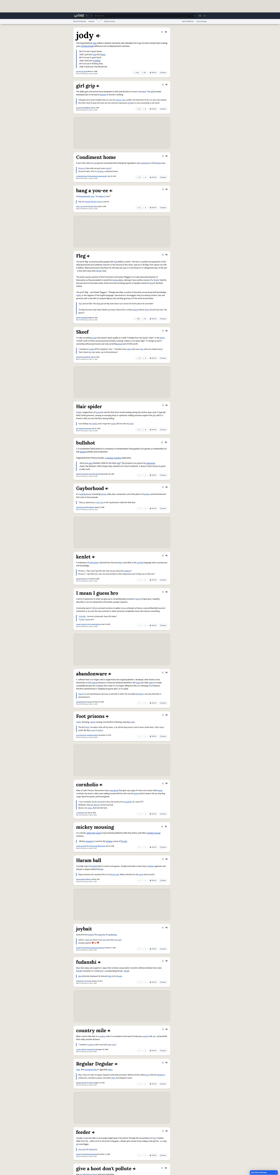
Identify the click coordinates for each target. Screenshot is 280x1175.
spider (113, 423)
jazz (147, 1075)
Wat (80, 303)
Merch (164, 73)
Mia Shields (90, 507)
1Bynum (91, 1083)
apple (91, 349)
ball (101, 869)
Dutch (162, 337)
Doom (80, 694)
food (154, 1138)
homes (103, 494)
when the (91, 833)
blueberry (161, 1075)
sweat (92, 722)
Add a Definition (188, 21)
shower (109, 841)
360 (118, 463)
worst (141, 874)
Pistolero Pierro (93, 206)
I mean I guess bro (82, 624)
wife (92, 46)
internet (94, 682)
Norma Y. (85, 579)
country (102, 1036)
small (94, 337)
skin (154, 415)
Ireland (135, 309)
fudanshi (79, 981)
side (109, 976)
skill (152, 91)
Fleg (77, 318)
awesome (150, 463)
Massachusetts (84, 196)
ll (136, 574)
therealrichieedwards (90, 1154)
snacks (108, 168)
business (146, 494)
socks (132, 722)
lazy (124, 608)
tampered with (91, 1069)
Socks (78, 722)
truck (114, 1044)
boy (101, 971)
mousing (90, 841)
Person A (81, 168)
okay (90, 808)
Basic (110, 1069)
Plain (78, 1069)
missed (87, 201)
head (151, 283)
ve (84, 502)
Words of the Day (79, 21)
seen (90, 463)
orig (92, 196)
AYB (86, 813)
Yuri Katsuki (87, 981)
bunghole (114, 790)
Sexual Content (109, 21)
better (151, 866)
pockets (103, 94)
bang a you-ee (81, 206)
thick (116, 261)
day (104, 940)
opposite (101, 934)
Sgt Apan (84, 71)
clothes (94, 423)
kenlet (78, 579)
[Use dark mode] (205, 16)
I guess (87, 619)
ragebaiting (112, 934)
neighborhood (85, 494)
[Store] (200, 16)
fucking (101, 171)
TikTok (94, 608)
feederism (93, 1149)
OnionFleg (84, 318)
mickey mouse (153, 833)
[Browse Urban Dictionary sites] (80, 15)
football (93, 866)
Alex (80, 976)
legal (138, 682)
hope (87, 940)
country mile (80, 1049)
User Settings (202, 21)
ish (154, 1036)
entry (84, 1149)
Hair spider (79, 428)
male (86, 1138)
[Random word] (194, 15)
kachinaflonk (86, 357)
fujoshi (126, 971)
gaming (117, 457)
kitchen (158, 163)
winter (100, 730)
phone (118, 100)
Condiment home (81, 176)
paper (160, 790)
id (109, 694)
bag (141, 349)
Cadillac (97, 60)
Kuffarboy (88, 879)
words (82, 451)
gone (103, 54)
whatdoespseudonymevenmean (93, 948)
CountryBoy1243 (92, 1049)
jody (77, 71)
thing (87, 727)
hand (144, 91)
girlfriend (85, 46)
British (99, 271)
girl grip (78, 108)
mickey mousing (81, 846)
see (80, 1149)
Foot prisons (80, 735)
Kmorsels (88, 428)
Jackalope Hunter (92, 735)
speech (91, 934)
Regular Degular (81, 1083)
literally (79, 971)
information (94, 562)
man (95, 43)
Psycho (124, 841)
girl (94, 54)
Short (147, 309)
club (101, 502)
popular (110, 457)
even (93, 730)
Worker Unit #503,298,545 (92, 474)
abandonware (80, 702)
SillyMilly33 (86, 108)
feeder (78, 1154)
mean (82, 619)
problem (127, 571)
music (98, 833)
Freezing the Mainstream (97, 846)
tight (80, 412)
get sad (118, 940)
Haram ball (79, 879)
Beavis (96, 805)
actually (82, 616)
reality (78, 295)
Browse (91, 21)
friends (119, 976)
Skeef (78, 357)
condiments (145, 163)
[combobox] (143, 16)
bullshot (78, 474)
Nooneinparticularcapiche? (98, 176)
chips (129, 349)
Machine (139, 694)
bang (99, 201)
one (95, 163)
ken (120, 562)
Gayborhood (80, 507)
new (98, 502)
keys (123, 100)
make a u (102, 196)
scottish (140, 562)
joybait (78, 948)
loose (98, 412)
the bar (94, 201)
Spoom (89, 702)
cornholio (79, 813)
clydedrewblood (95, 624)
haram (113, 874)
